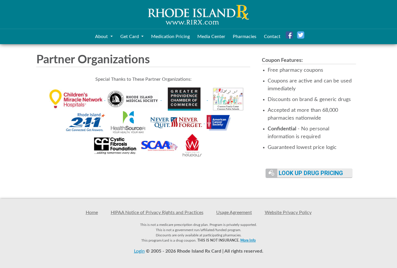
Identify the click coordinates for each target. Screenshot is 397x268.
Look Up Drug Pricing (310, 173)
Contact (272, 36)
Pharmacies (244, 36)
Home (92, 212)
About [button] (102, 36)
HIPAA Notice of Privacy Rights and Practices (157, 212)
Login (139, 251)
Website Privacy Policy (288, 212)
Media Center (211, 36)
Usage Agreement (234, 212)
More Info (248, 240)
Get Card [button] (130, 36)
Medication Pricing (170, 36)
